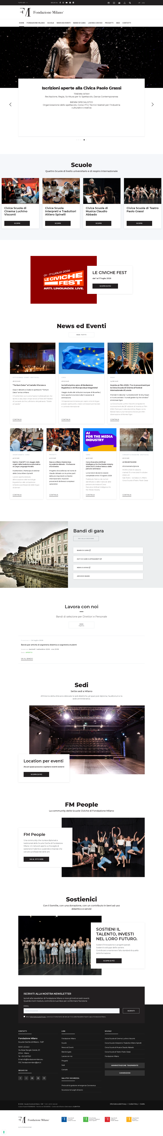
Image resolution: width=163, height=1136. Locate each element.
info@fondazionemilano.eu (33, 1059)
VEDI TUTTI (81, 625)
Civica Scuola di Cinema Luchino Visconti (15, 211)
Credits (142, 1104)
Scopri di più (105, 286)
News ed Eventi (64, 23)
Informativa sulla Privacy (38, 1017)
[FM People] (103, 847)
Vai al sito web (36, 859)
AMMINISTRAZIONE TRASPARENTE (124, 1065)
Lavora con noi (95, 23)
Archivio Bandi (83, 576)
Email (26, 1006)
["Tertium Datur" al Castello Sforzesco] (32, 358)
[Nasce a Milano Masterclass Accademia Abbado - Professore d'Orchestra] (63, 439)
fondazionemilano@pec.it (31, 1063)
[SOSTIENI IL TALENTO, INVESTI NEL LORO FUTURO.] (60, 945)
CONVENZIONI (124, 1073)
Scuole (50, 23)
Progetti (109, 23)
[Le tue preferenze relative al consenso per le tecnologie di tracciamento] (4, 1132)
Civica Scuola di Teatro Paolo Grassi (143, 209)
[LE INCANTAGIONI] (136, 439)
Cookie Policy (133, 1104)
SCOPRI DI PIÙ (81, 129)
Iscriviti (131, 1011)
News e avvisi (83, 567)
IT (139, 3)
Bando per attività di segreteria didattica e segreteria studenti (49, 645)
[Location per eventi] (87, 739)
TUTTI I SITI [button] (21, 2)
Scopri (17, 223)
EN (143, 3)
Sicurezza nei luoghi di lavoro (72, 1090)
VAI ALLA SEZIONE (86, 538)
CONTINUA (17, 420)
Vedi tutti (81, 335)
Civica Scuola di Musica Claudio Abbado (97, 211)
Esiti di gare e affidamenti (88, 559)
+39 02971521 (26, 1056)
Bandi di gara (79, 23)
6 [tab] (85, 139)
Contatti (126, 23)
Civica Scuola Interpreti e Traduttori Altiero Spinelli (60, 211)
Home (21, 23)
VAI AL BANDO (27, 659)
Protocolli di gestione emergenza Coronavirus (79, 1085)
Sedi (118, 23)
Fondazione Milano (36, 23)
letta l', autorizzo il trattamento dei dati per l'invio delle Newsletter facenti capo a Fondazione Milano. (65, 1017)
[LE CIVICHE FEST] (63, 280)
